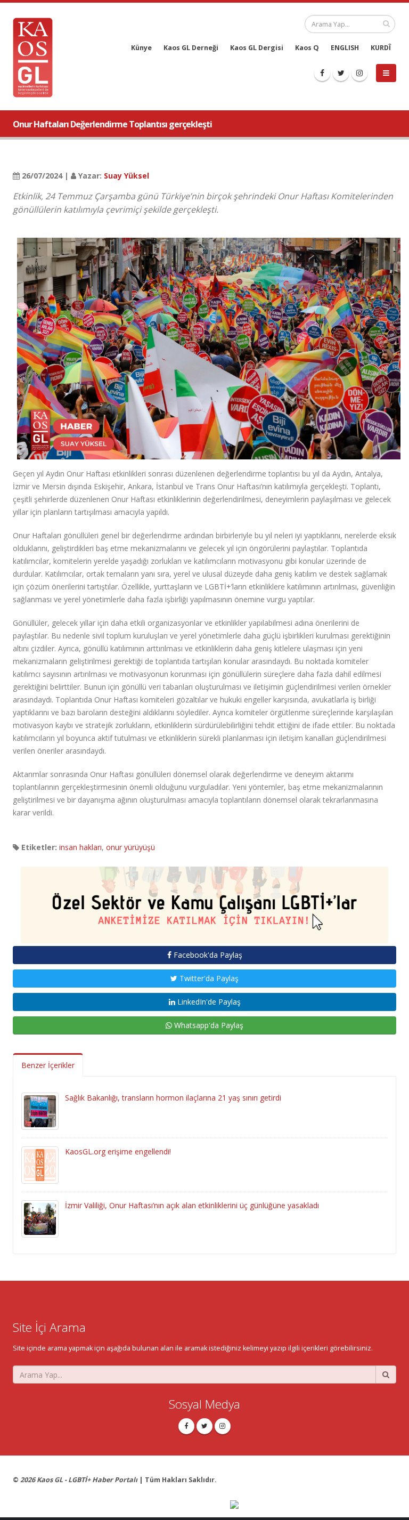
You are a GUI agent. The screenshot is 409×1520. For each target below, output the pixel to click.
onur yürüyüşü (130, 847)
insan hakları (80, 847)
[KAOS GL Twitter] (341, 73)
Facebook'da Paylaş (206, 955)
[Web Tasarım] (313, 1505)
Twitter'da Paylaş (208, 978)
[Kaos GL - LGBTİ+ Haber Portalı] (37, 57)
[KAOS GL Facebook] (322, 73)
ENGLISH (345, 47)
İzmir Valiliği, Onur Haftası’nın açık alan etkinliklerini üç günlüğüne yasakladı (192, 1205)
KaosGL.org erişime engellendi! (118, 1151)
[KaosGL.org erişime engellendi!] (40, 1164)
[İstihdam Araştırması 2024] (204, 900)
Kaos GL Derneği (190, 47)
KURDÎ (381, 47)
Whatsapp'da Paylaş (207, 1025)
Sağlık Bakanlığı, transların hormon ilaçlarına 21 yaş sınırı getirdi (173, 1098)
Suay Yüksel (126, 176)
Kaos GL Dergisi (256, 47)
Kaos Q (307, 47)
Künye (141, 47)
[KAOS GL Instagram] (359, 73)
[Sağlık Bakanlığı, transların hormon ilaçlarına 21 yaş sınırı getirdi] (40, 1110)
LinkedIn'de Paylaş (208, 1002)
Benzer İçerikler (48, 1065)
